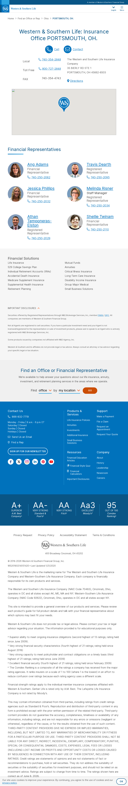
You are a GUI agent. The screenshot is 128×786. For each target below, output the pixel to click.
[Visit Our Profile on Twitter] (19, 462)
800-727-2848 (51, 68)
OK (121, 781)
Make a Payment (105, 416)
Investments (73, 430)
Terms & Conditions (103, 535)
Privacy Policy (46, 535)
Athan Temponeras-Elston (39, 221)
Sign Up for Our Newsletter (28, 451)
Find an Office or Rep (29, 18)
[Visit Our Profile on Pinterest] (43, 462)
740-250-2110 (100, 229)
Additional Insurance (77, 435)
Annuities (71, 425)
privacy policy (9, 782)
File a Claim (102, 421)
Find (34, 390)
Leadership (102, 467)
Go (90, 390)
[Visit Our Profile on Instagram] (27, 462)
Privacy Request (22, 535)
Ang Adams (37, 164)
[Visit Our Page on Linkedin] (35, 462)
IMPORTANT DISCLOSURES (22, 308)
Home (11, 18)
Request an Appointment (103, 428)
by (55, 390)
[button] (64, 104)
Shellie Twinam (100, 216)
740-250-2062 (40, 177)
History (100, 462)
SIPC (107, 315)
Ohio (46, 18)
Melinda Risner (100, 188)
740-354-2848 (51, 59)
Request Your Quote (107, 434)
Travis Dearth (99, 164)
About (100, 457)
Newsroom (102, 473)
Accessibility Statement (73, 535)
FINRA (101, 315)
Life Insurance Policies (78, 420)
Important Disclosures (78, 479)
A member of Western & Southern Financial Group (105, 2)
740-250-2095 (100, 177)
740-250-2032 (40, 201)
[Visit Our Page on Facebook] (11, 462)
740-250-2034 (100, 205)
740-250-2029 (40, 238)
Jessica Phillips (40, 188)
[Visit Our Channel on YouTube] (51, 462)
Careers (101, 478)
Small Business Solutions (74, 441)
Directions (76, 80)
